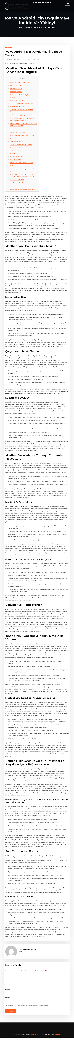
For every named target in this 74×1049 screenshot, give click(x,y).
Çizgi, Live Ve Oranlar (16, 88)
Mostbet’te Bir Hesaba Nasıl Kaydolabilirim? (22, 189)
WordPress (35, 1034)
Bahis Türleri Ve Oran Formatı (18, 183)
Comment (8, 975)
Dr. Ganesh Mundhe (40, 2)
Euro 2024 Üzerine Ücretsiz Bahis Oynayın (22, 103)
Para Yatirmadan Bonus (16, 129)
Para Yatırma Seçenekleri (17, 156)
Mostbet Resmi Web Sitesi (17, 132)
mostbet (7, 264)
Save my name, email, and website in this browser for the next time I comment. (28, 1005)
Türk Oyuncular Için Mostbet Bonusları (21, 145)
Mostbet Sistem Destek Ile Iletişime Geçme (22, 135)
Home (20, 27)
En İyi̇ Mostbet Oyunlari (16, 141)
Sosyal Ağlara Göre (15, 85)
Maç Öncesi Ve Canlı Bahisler (18, 166)
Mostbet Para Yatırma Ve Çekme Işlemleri (21, 162)
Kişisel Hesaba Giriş (15, 159)
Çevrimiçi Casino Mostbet (17, 180)
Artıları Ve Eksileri (15, 186)
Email (7, 997)
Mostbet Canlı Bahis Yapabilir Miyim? (20, 82)
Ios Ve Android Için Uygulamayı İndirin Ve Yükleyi (40, 27)
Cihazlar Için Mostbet (16, 148)
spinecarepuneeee (13, 59)
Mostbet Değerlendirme (16, 100)
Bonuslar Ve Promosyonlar (17, 106)
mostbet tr (9, 47)
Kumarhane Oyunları (16, 91)
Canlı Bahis (13, 138)
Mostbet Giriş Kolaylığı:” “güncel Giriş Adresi (22, 115)
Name (7, 989)
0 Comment (36, 59)
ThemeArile (56, 1034)
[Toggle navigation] (67, 3)
